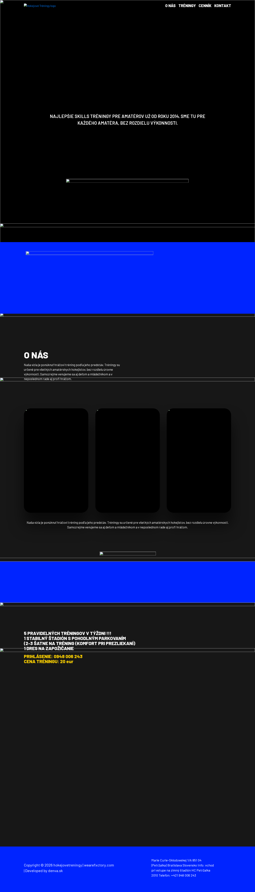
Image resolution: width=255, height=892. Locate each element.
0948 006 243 (68, 656)
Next (224, 121)
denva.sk (55, 870)
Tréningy (187, 5)
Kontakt (222, 5)
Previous (30, 121)
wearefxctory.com (99, 865)
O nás (170, 5)
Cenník (205, 5)
